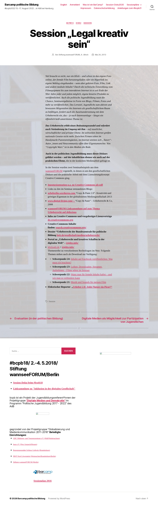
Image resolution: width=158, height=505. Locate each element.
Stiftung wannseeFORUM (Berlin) (26, 462)
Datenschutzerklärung (104, 8)
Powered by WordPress (59, 498)
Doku (78, 23)
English (63, 4)
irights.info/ (72, 243)
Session (88, 23)
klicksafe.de (53, 247)
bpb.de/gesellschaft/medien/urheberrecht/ (78, 235)
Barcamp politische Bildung (21, 4)
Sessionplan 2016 (43, 480)
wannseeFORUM (53, 171)
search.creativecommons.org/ (71, 227)
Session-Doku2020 (115, 4)
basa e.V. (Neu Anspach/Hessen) (25, 444)
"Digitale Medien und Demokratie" (45, 400)
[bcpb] (115, 357)
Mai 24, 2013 (100, 55)
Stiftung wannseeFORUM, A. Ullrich (73, 55)
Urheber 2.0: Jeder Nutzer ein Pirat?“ (92, 286)
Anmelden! (75, 4)
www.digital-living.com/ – (61, 200)
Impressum (86, 8)
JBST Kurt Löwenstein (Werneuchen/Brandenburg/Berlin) (34, 456)
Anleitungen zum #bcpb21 (129, 8)
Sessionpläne (133, 4)
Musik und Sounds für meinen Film (88, 282)
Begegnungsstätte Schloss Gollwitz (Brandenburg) (31, 450)
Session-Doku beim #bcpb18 (28, 382)
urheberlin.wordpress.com (62, 193)
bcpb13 (70, 23)
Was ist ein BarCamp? (93, 4)
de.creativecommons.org (60, 219)
